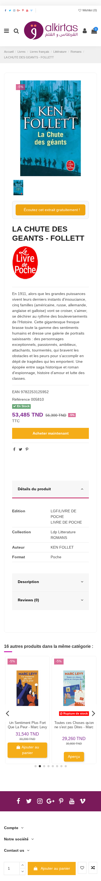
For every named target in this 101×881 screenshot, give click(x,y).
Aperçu (74, 756)
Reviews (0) (28, 600)
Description (28, 582)
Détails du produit (34, 489)
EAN (16, 392)
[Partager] (14, 449)
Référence (21, 399)
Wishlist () (89, 10)
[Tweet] (20, 449)
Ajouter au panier (55, 868)
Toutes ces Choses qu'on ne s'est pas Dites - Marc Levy (74, 727)
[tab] (50, 490)
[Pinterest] (27, 449)
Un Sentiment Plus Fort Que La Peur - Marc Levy (27, 725)
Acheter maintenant (51, 433)
